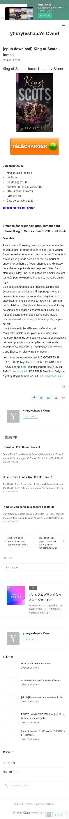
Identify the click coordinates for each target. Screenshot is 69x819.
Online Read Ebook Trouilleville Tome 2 (27, 477)
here (32, 362)
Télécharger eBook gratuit (19, 207)
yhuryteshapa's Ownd (34, 33)
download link (20, 371)
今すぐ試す (44, 15)
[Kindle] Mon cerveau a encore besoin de (28, 507)
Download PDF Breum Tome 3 (21, 447)
